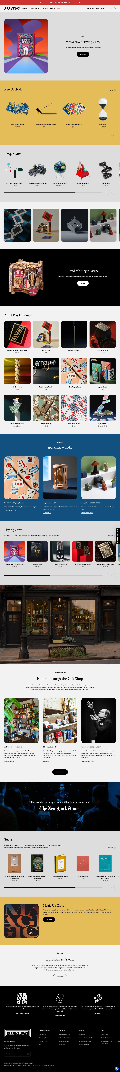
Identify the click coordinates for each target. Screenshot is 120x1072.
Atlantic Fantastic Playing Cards (17, 350)
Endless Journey (46, 424)
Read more (60, 976)
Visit (97, 8)
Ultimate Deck (37, 564)
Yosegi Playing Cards (60, 564)
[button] (118, 536)
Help (102, 8)
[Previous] (40, 2)
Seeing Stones (17, 387)
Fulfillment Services (85, 1041)
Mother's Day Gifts (64, 1034)
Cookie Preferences (107, 1038)
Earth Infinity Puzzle (17, 124)
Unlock (83, 283)
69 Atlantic (100, 910)
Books (44, 8)
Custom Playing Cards (85, 1038)
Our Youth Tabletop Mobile (14, 183)
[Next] (79, 2)
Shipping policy (37, 1065)
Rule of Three (45, 350)
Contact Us (42, 1034)
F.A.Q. (41, 1044)
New (58, 8)
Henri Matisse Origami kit (74, 124)
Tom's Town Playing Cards (82, 564)
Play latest (49, 919)
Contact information (48, 1065)
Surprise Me (90, 8)
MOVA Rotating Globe (60, 183)
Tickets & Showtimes (87, 761)
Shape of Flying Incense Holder (46, 124)
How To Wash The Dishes (60, 876)
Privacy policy (17, 1065)
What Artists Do (83, 876)
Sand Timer (102, 124)
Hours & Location (9, 761)
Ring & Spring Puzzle (45, 387)
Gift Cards (62, 1044)
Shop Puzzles (47, 513)
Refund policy (8, 1065)
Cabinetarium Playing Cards (105, 564)
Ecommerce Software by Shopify (24, 1063)
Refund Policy (43, 1041)
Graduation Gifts (64, 1041)
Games (24, 8)
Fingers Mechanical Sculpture (37, 183)
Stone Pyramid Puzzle (17, 424)
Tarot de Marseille (102, 350)
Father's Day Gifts (64, 1038)
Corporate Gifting (84, 1044)
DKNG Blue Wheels (74, 424)
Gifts (51, 8)
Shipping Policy (44, 1038)
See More (46, 761)
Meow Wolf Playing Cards (60, 2)
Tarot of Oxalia (102, 424)
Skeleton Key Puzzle (74, 350)
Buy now (83, 54)
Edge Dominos (105, 183)
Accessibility (104, 1034)
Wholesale (82, 1034)
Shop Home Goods (87, 513)
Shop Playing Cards (10, 510)
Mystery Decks (102, 387)
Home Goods (34, 8)
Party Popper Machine (83, 183)
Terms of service (27, 1065)
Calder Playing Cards (74, 387)
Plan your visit (60, 772)
